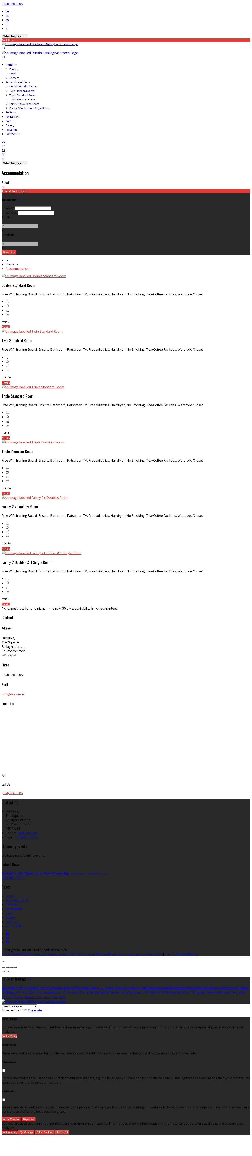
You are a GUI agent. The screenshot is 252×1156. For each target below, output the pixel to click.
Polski (185, 992)
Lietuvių (134, 988)
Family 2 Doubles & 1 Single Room (29, 108)
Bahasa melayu (185, 988)
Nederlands (99, 992)
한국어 (159, 992)
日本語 (149, 992)
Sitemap (133, 954)
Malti (200, 988)
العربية (100, 988)
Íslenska (74, 992)
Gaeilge (121, 988)
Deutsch (8, 988)
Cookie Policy (152, 954)
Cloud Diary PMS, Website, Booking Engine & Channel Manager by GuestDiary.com (63, 954)
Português (173, 992)
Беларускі (229, 988)
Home (10, 65)
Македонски (163, 988)
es (7, 20)
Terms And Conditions (181, 954)
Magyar (13, 992)
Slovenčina (50, 997)
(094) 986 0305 (12, 4)
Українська (135, 992)
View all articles (13, 878)
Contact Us (13, 134)
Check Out (9, 212)
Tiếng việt (198, 992)
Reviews (11, 112)
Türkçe (114, 992)
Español (32, 988)
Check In (8, 208)
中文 (62, 997)
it (6, 28)
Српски (7, 997)
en (7, 15)
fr (7, 24)
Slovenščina (33, 997)
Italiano (57, 988)
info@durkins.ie (13, 694)
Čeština (243, 988)
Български (213, 988)
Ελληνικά (81, 988)
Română (225, 992)
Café (8, 121)
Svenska (238, 992)
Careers (14, 78)
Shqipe (18, 997)
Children (8, 235)
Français (45, 988)
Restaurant (12, 117)
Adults (6, 217)
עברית (63, 992)
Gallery (10, 125)
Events (13, 69)
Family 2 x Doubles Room (24, 104)
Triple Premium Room (22, 99)
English (20, 988)
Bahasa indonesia (45, 992)
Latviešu (146, 988)
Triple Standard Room (22, 95)
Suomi (110, 988)
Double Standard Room (23, 86)
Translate (35, 1010)
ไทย (123, 992)
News (12, 73)
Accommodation (17, 82)
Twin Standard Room (21, 91)
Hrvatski (25, 992)
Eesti (92, 988)
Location (11, 130)
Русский (213, 992)
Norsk (85, 992)
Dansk (68, 988)
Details (6, 327)
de (7, 11)
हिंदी (4, 992)
